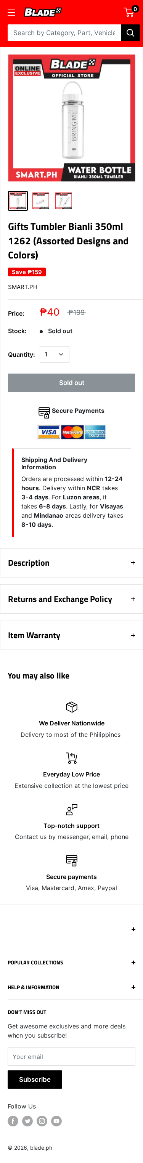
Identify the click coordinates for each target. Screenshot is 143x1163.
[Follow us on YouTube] (56, 1121)
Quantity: (21, 354)
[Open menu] (11, 13)
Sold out (71, 383)
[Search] (130, 32)
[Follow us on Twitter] (27, 1121)
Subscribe (35, 1079)
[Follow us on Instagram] (42, 1121)
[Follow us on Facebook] (13, 1121)
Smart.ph (22, 286)
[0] (129, 12)
